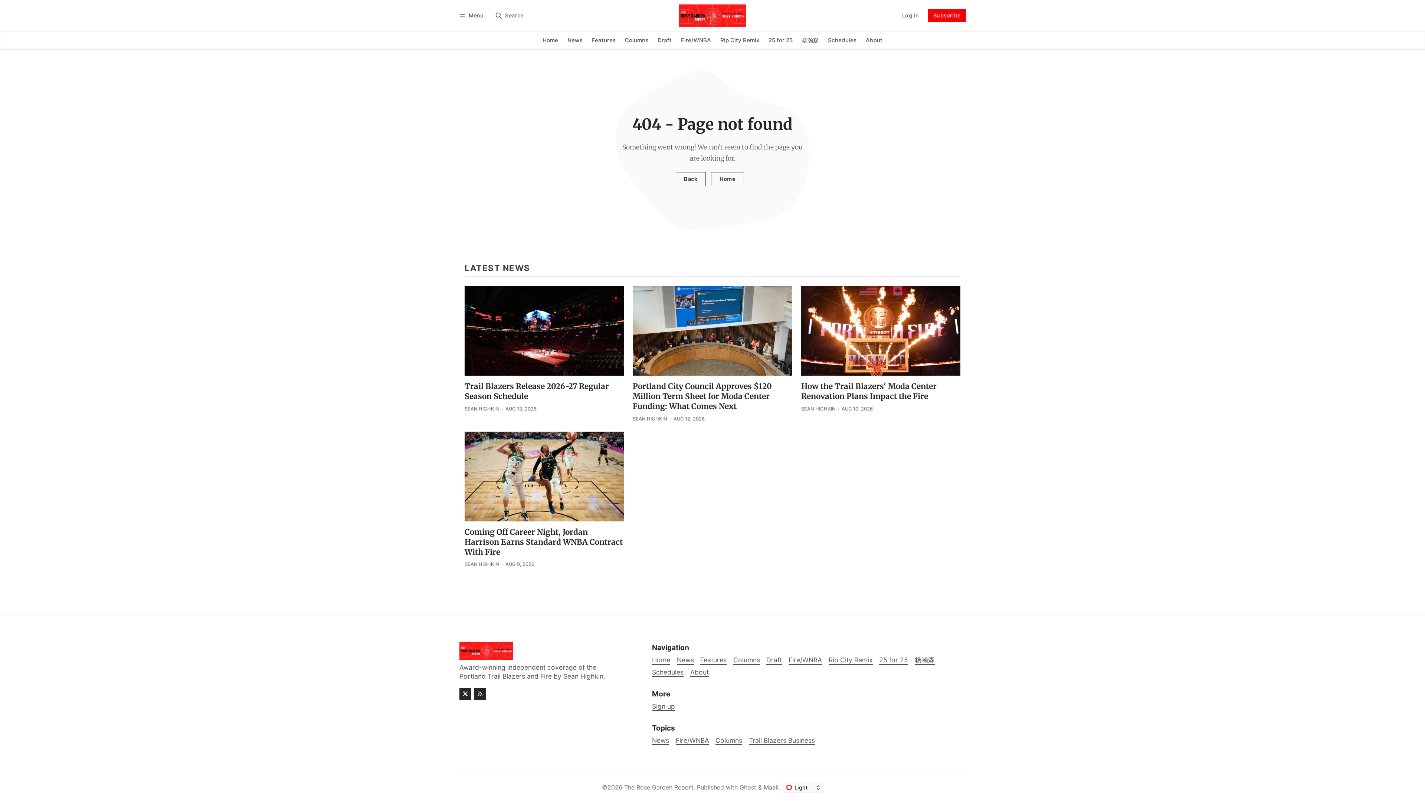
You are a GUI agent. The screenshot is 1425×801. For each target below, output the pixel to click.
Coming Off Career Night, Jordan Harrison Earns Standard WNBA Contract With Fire (544, 542)
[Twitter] (465, 694)
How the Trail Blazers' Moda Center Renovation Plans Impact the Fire (869, 391)
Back (690, 179)
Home (728, 179)
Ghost (748, 787)
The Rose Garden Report (659, 787)
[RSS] (480, 694)
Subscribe (947, 15)
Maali (771, 787)
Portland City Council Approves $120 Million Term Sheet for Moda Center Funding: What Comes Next (702, 396)
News (660, 740)
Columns (728, 740)
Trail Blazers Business (782, 740)
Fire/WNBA (692, 740)
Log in (910, 15)
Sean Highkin (482, 409)
